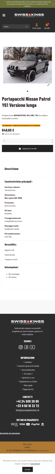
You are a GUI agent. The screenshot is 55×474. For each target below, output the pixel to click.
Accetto (27, 469)
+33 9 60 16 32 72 (27, 405)
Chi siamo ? (28, 373)
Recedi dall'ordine (28, 370)
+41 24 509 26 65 (27, 401)
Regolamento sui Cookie (28, 381)
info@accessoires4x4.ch (27, 410)
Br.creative (46, 450)
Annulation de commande (10, 433)
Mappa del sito (28, 389)
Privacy (27, 447)
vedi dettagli (35, 463)
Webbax (40, 450)
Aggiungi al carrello (30, 148)
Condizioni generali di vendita (28, 366)
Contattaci (28, 362)
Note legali (27, 444)
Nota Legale (28, 385)
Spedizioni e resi (28, 377)
